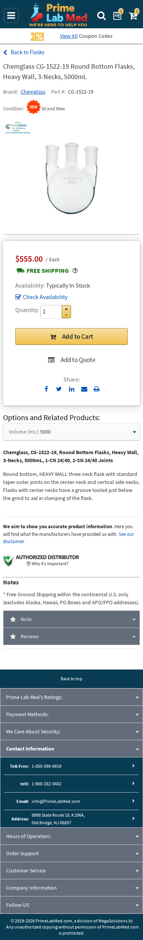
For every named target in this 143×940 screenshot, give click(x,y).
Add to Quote (78, 360)
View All (69, 35)
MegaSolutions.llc (115, 921)
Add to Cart (77, 336)
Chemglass (33, 91)
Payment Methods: (27, 714)
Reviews (30, 636)
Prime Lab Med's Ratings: (34, 697)
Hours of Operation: (28, 836)
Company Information (31, 887)
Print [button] (96, 389)
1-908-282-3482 (46, 783)
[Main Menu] (11, 15)
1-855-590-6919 (46, 766)
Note (26, 619)
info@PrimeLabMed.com (56, 801)
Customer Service (26, 870)
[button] (66, 309)
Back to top (71, 678)
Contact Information (30, 748)
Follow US (17, 904)
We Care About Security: (33, 731)
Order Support (22, 853)
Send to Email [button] (84, 389)
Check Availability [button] (45, 297)
